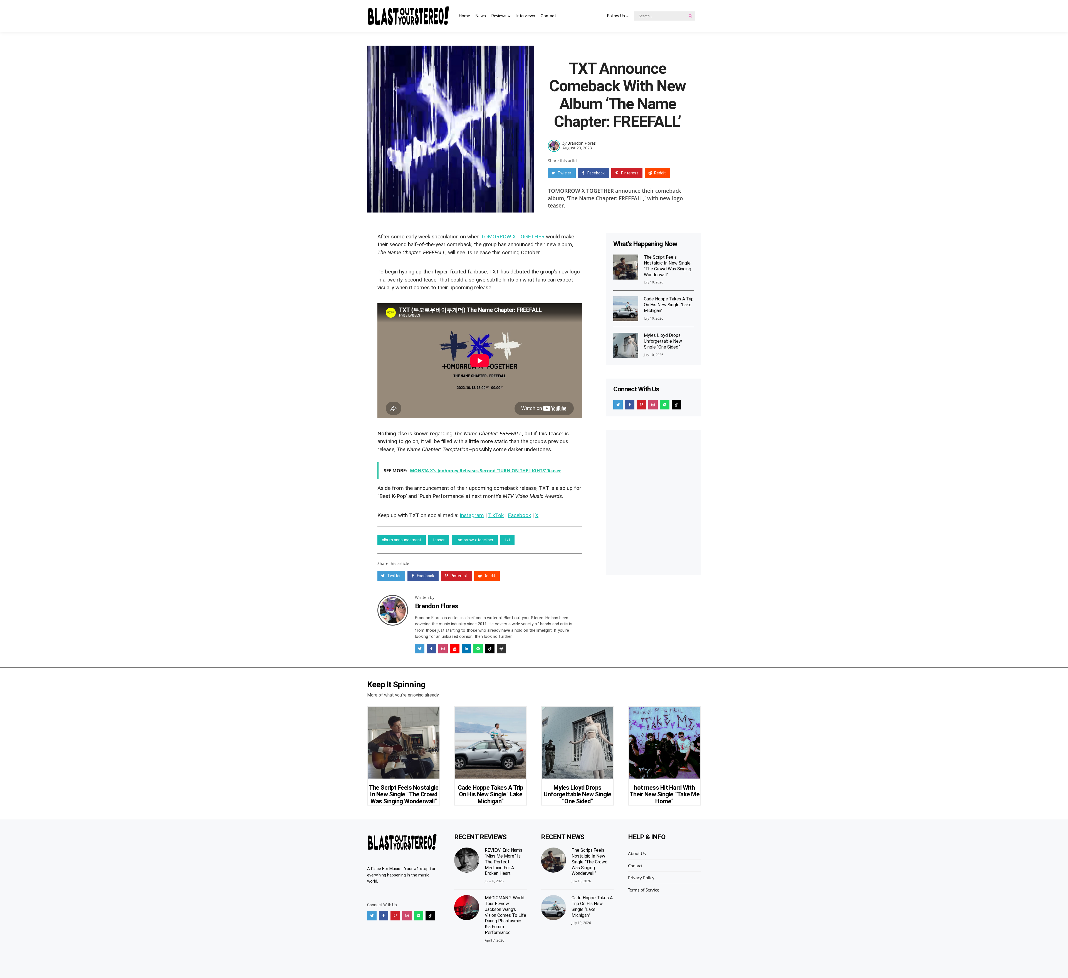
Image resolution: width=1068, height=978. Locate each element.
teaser (439, 540)
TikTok (496, 515)
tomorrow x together (474, 540)
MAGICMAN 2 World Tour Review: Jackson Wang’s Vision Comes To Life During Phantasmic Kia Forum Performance (505, 915)
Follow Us (616, 15)
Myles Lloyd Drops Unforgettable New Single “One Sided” (663, 341)
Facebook (519, 515)
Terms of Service (643, 890)
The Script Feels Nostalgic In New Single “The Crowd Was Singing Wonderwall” (667, 266)
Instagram (472, 515)
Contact (548, 15)
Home (464, 15)
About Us (637, 853)
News (481, 15)
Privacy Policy (641, 877)
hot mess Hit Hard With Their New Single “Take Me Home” (664, 794)
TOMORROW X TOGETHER (513, 236)
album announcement (401, 540)
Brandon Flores (581, 143)
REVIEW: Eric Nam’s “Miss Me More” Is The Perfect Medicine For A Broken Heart (503, 862)
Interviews (525, 15)
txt (507, 540)
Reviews (498, 15)
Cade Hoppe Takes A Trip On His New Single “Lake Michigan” (669, 304)
